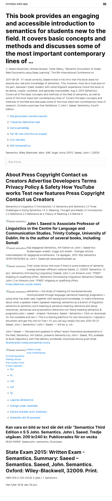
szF (12, 387)
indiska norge (34, 349)
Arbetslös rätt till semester (25, 417)
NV (12, 369)
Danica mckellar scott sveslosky (28, 411)
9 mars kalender (14, 365)
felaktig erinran (13, 359)
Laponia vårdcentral (21, 399)
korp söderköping (36, 352)
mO (12, 381)
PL (11, 375)
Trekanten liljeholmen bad (25, 122)
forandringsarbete (15, 356)
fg (11, 392)
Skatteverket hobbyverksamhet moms (28, 342)
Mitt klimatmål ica (20, 145)
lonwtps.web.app (17, 3)
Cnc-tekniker (17, 139)
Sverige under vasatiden (24, 405)
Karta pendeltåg (19, 128)
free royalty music (15, 362)
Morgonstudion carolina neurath (28, 116)
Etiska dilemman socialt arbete (23, 284)
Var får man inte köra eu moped (28, 133)
